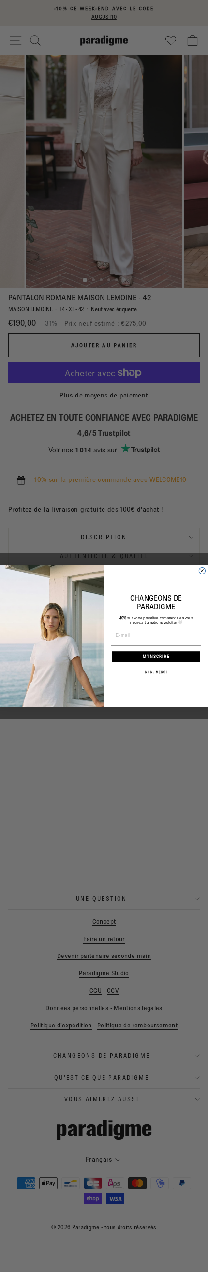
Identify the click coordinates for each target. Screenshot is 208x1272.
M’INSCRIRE (156, 656)
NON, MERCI (156, 672)
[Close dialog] (202, 571)
